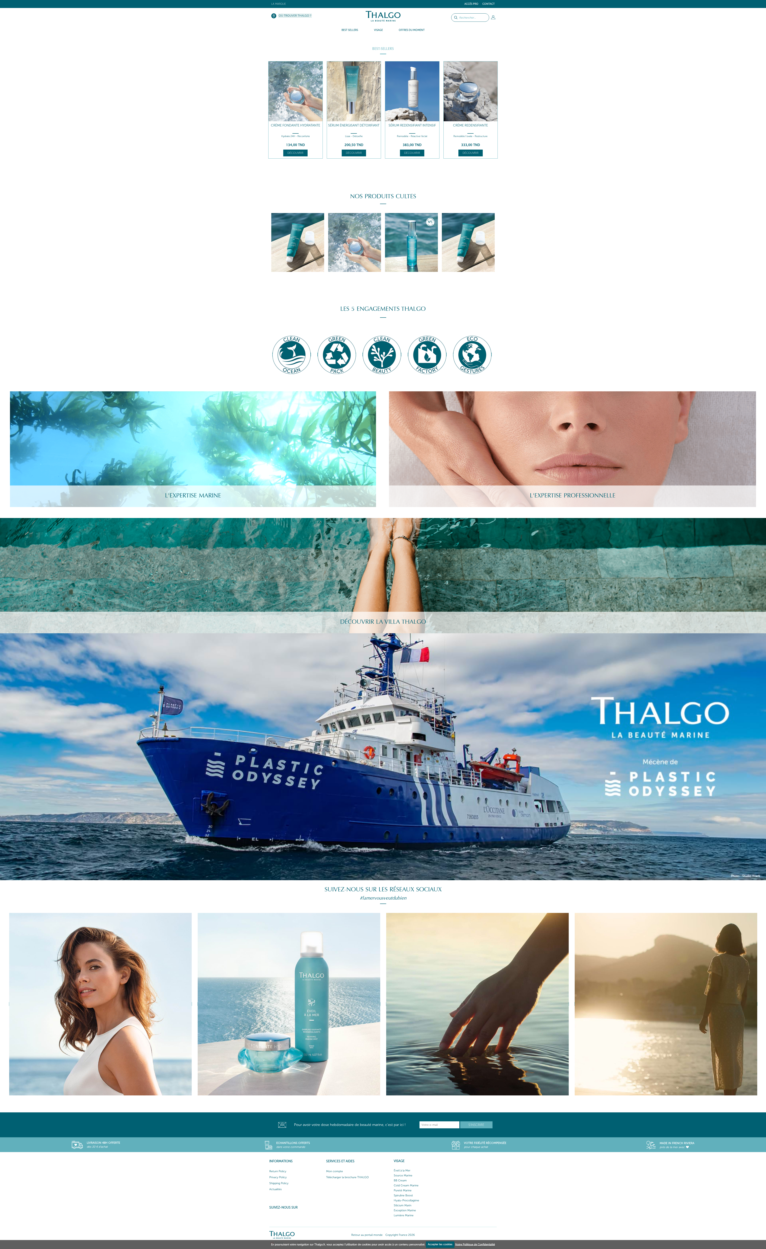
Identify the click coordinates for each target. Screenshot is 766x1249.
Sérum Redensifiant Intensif (412, 125)
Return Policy (277, 1171)
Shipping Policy (278, 1183)
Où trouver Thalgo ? (295, 15)
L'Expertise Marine (193, 495)
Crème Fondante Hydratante (295, 125)
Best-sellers (383, 48)
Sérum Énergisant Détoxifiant (353, 125)
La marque (278, 3)
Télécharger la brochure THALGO (347, 1177)
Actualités (275, 1189)
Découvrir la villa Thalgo (383, 621)
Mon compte (334, 1171)
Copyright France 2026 (400, 1235)
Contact (488, 3)
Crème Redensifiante (470, 125)
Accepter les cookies (440, 1244)
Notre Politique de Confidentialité (475, 1244)
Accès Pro (471, 3)
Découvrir (295, 153)
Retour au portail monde (367, 1235)
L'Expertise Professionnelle (572, 495)
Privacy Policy (278, 1177)
